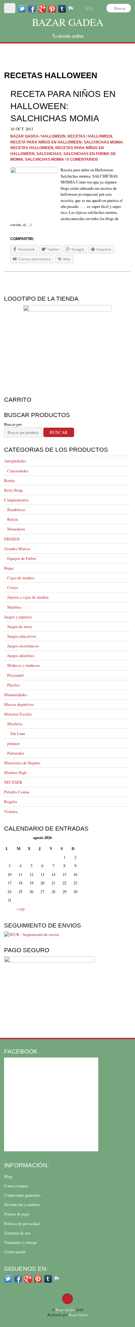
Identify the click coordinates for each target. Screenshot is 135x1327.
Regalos (10, 801)
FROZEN (11, 539)
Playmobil (15, 675)
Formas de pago (16, 1214)
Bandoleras (16, 509)
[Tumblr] (62, 8)
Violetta (11, 811)
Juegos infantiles (20, 655)
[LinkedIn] (70, 8)
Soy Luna (17, 733)
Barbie (9, 480)
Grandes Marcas (17, 548)
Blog (8, 1176)
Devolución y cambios (22, 1204)
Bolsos (12, 519)
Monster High (15, 772)
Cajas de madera (20, 578)
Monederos (16, 529)
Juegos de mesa (19, 626)
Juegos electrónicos (23, 646)
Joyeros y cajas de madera (28, 597)
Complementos (16, 500)
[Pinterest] (52, 8)
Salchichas (49, 154)
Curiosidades (17, 471)
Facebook (21, 1051)
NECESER (13, 782)
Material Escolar (18, 714)
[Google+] (42, 8)
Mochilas (15, 723)
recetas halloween (31, 148)
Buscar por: (13, 424)
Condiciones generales (22, 1195)
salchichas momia (44, 159)
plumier (13, 743)
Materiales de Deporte (22, 763)
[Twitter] (22, 8)
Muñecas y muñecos (23, 665)
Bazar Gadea (67, 22)
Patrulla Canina (17, 792)
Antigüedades (15, 461)
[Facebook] (32, 8)
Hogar (9, 568)
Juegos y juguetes (18, 617)
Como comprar (16, 1186)
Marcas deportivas (19, 704)
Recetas (76, 136)
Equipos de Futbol (21, 558)
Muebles (14, 607)
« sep (20, 909)
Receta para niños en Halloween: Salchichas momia (63, 106)
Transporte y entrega (20, 1242)
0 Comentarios (82, 159)
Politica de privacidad (22, 1223)
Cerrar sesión (14, 1251)
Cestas (12, 587)
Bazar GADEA (24, 136)
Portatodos (15, 753)
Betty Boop (13, 490)
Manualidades (15, 694)
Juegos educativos (21, 636)
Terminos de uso (17, 1233)
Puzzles (13, 685)
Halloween (53, 136)
